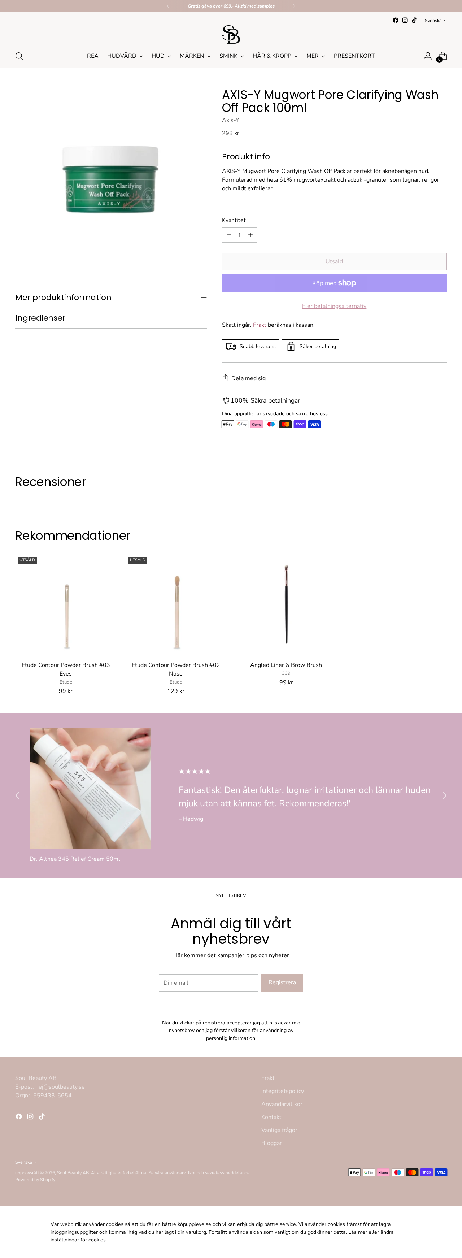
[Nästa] (294, 6)
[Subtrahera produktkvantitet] (228, 235)
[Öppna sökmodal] (19, 56)
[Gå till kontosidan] (427, 56)
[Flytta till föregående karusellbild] (17, 795)
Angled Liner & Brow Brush (286, 665)
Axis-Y (230, 120)
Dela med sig (248, 378)
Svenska (433, 20)
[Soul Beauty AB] (231, 34)
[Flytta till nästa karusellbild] (444, 795)
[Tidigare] (168, 6)
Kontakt (271, 1117)
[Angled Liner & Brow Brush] (286, 604)
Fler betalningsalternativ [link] (334, 306)
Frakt (259, 325)
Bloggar (271, 1143)
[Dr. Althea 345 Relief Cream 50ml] (90, 788)
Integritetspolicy (282, 1091)
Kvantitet (234, 220)
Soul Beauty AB (73, 1173)
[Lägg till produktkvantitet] (250, 235)
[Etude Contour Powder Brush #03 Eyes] (65, 604)
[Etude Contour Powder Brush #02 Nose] (175, 604)
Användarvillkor (281, 1104)
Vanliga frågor (279, 1130)
